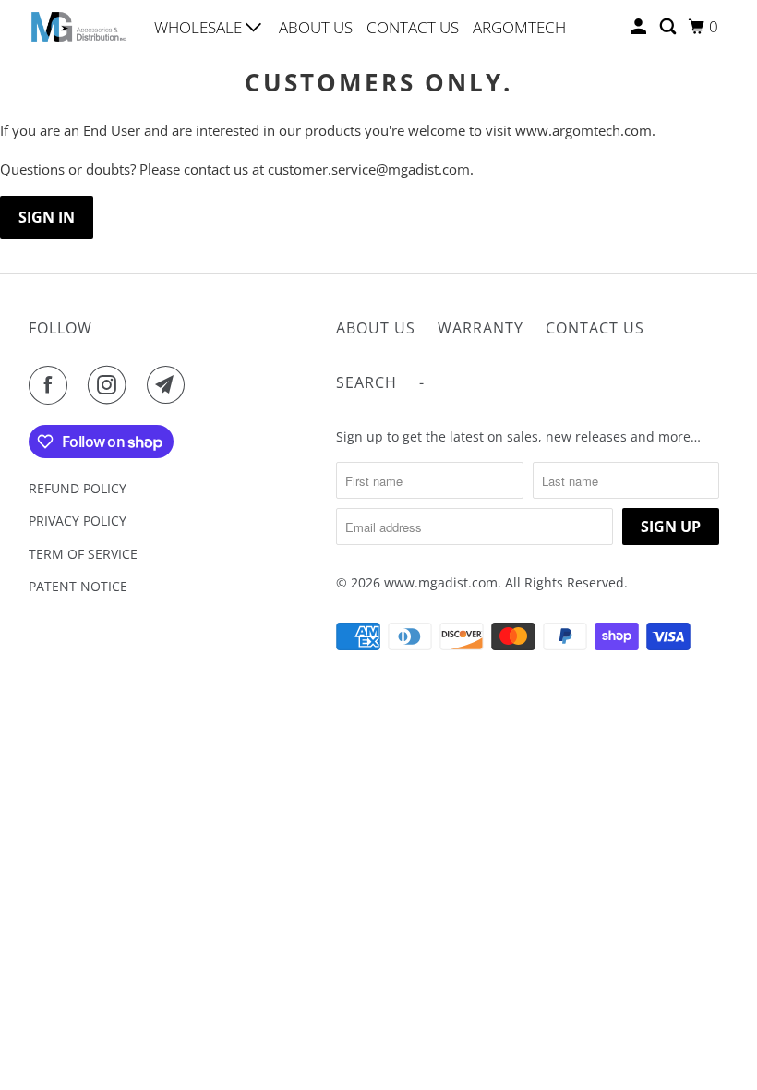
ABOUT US (316, 27)
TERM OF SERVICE (83, 554)
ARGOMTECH (519, 27)
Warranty (480, 328)
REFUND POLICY (77, 488)
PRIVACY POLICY (77, 520)
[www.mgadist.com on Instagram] (111, 385)
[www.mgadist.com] (79, 26)
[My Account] (640, 26)
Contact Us (595, 328)
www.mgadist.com (441, 582)
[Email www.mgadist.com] (170, 385)
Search (366, 382)
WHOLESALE (200, 27)
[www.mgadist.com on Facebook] (52, 385)
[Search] (669, 26)
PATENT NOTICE (78, 586)
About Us (375, 328)
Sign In (46, 217)
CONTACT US (412, 27)
